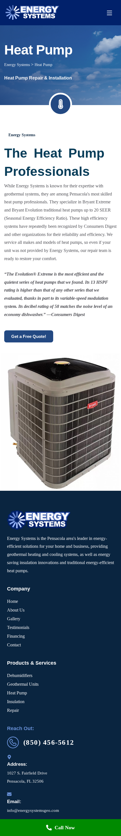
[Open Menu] (110, 12)
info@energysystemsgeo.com (33, 810)
